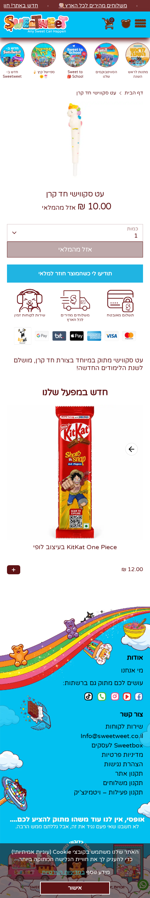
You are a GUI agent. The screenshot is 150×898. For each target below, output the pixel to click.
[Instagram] (115, 696)
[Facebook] (139, 696)
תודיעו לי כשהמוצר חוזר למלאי (75, 273)
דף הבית (134, 93)
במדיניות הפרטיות (63, 872)
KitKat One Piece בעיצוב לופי (75, 547)
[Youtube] (127, 696)
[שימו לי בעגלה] (13, 569)
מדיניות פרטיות (122, 755)
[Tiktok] (88, 696)
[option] (75, 140)
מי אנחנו (132, 670)
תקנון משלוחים (123, 783)
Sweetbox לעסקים (117, 745)
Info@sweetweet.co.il (112, 736)
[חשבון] (126, 27)
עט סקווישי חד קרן (96, 93)
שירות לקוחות (124, 726)
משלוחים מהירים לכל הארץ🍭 (93, 5)
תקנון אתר (129, 773)
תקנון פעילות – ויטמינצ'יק (108, 792)
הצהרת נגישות (123, 764)
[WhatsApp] (101, 697)
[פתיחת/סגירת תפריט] (140, 24)
